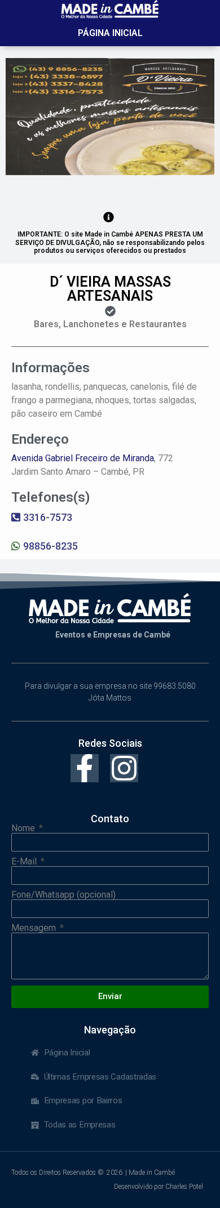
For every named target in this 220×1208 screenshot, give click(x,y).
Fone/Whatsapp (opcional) (63, 894)
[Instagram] (124, 768)
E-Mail (25, 861)
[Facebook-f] (85, 768)
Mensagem (34, 928)
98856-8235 (50, 546)
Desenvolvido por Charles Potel (158, 1187)
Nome (24, 828)
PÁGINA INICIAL (110, 33)
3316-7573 (47, 517)
